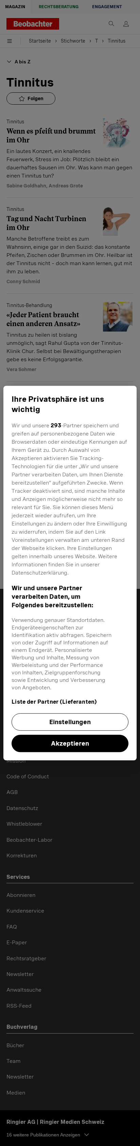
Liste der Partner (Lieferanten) (54, 702)
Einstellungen (70, 721)
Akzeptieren (70, 743)
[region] (69, 573)
